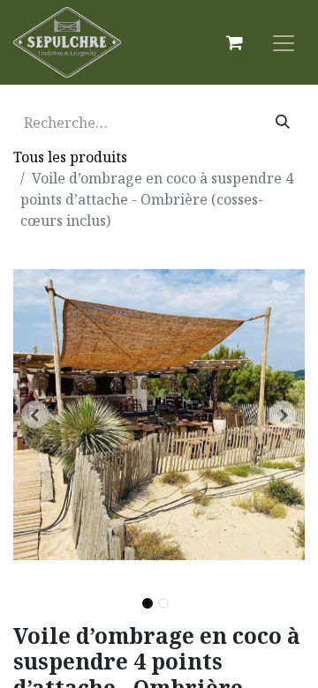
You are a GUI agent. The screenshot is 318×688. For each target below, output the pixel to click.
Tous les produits (70, 157)
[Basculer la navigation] (283, 42)
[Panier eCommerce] (234, 42)
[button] (35, 414)
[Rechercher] (283, 122)
